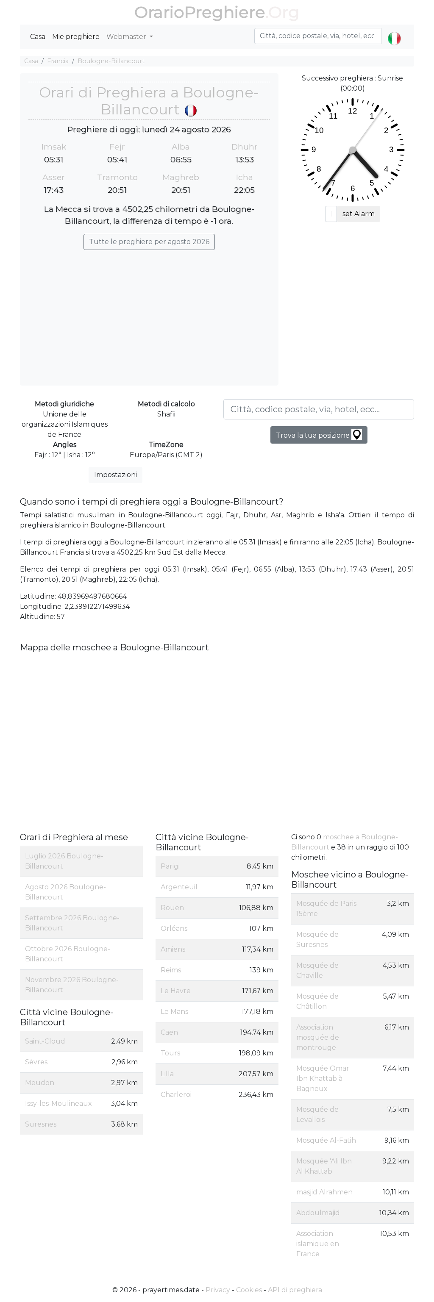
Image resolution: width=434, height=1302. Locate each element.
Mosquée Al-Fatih (326, 1140)
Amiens (173, 949)
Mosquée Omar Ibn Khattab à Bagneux (322, 1078)
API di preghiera (295, 1290)
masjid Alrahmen (324, 1192)
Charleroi (176, 1095)
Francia (58, 61)
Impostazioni (115, 475)
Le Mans (174, 1012)
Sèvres (36, 1062)
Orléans (174, 928)
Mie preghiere (76, 37)
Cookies (249, 1290)
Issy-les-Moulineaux (58, 1103)
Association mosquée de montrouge (317, 1037)
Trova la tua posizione (313, 435)
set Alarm (358, 214)
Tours (170, 1053)
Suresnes (40, 1124)
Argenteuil (179, 887)
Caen (169, 1032)
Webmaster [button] (127, 37)
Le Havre (176, 991)
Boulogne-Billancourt (111, 61)
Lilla (167, 1074)
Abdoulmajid (318, 1213)
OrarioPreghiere (199, 12)
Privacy (218, 1290)
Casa (37, 37)
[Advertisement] (149, 313)
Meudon (39, 1083)
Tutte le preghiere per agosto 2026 (149, 242)
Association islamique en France (317, 1244)
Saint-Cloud (45, 1041)
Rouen (172, 908)
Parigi (170, 866)
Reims (171, 970)
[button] (394, 31)
